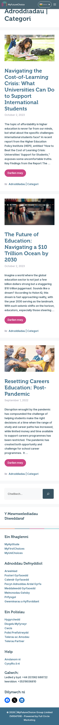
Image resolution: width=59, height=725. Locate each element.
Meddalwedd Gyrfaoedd (20, 588)
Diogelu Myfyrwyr (16, 623)
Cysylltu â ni (12, 663)
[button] (45, 5)
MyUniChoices (14, 553)
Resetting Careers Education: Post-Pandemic (27, 387)
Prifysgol (10, 597)
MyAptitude (12, 544)
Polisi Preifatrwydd (16, 632)
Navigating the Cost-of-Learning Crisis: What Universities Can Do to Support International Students (29, 90)
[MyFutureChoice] (13, 4)
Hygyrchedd (12, 619)
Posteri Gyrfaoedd (16, 575)
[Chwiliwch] (48, 494)
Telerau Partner (14, 641)
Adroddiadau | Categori (23, 184)
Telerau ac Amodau (17, 636)
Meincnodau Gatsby (17, 592)
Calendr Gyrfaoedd (17, 579)
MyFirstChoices (15, 548)
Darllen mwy (15, 173)
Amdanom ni (12, 659)
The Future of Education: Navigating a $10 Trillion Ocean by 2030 (26, 247)
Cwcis (8, 628)
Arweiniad (11, 571)
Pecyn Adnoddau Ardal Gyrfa (23, 584)
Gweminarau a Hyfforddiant (22, 601)
